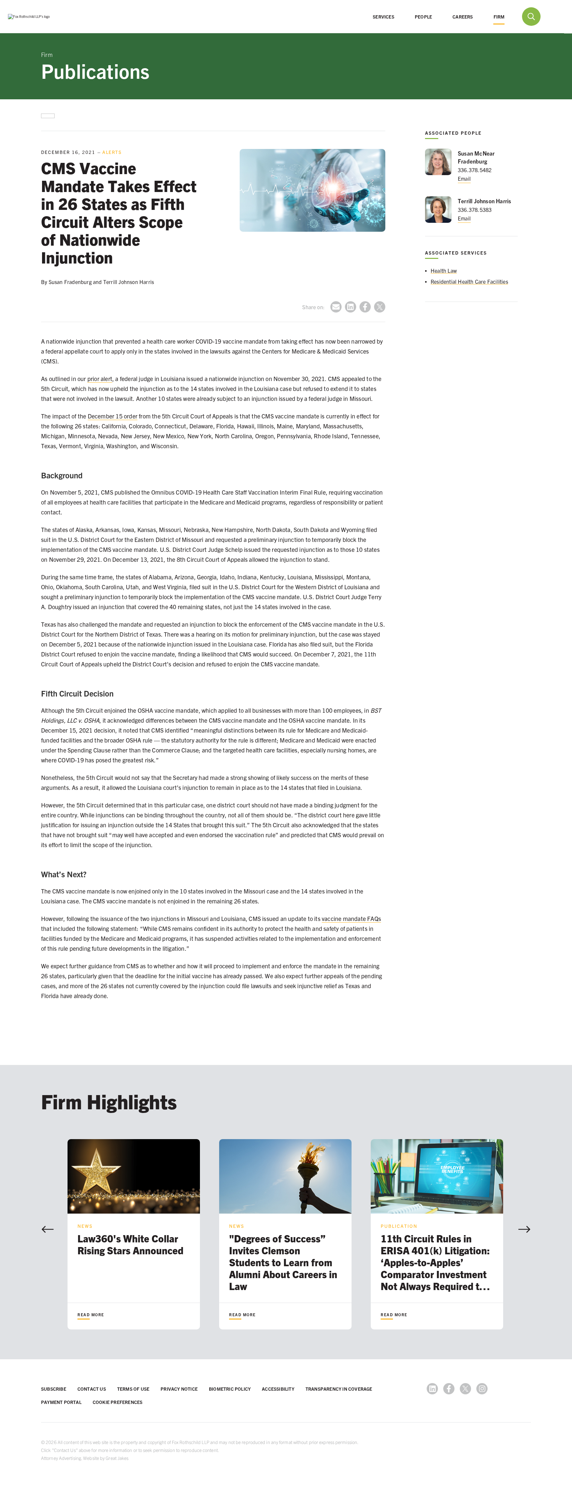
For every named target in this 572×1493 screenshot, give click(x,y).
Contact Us (91, 1389)
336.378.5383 (475, 209)
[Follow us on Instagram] (482, 1388)
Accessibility (278, 1389)
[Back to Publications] (48, 116)
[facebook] (365, 307)
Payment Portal (61, 1402)
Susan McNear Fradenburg (476, 157)
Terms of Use (133, 1389)
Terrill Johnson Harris (484, 200)
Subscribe (53, 1389)
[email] (336, 307)
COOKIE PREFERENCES (118, 1402)
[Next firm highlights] (524, 1229)
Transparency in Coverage (339, 1389)
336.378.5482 (475, 170)
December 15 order (112, 416)
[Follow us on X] (465, 1388)
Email (464, 178)
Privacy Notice (179, 1389)
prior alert (99, 378)
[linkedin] (350, 307)
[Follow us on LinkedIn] (432, 1388)
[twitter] (379, 307)
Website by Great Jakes (105, 1458)
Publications (95, 70)
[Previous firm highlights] (47, 1229)
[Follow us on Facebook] (448, 1388)
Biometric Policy (230, 1389)
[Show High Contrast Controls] (555, 16)
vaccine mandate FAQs (351, 918)
